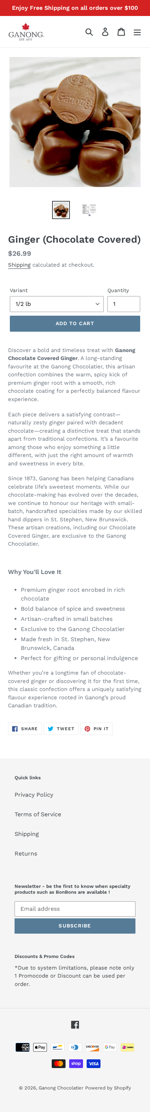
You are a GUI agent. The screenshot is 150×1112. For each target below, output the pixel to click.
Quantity (118, 290)
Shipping (19, 265)
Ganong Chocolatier (61, 1088)
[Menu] (137, 32)
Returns (26, 853)
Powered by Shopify (108, 1088)
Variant (19, 290)
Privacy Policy (34, 794)
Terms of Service (38, 814)
